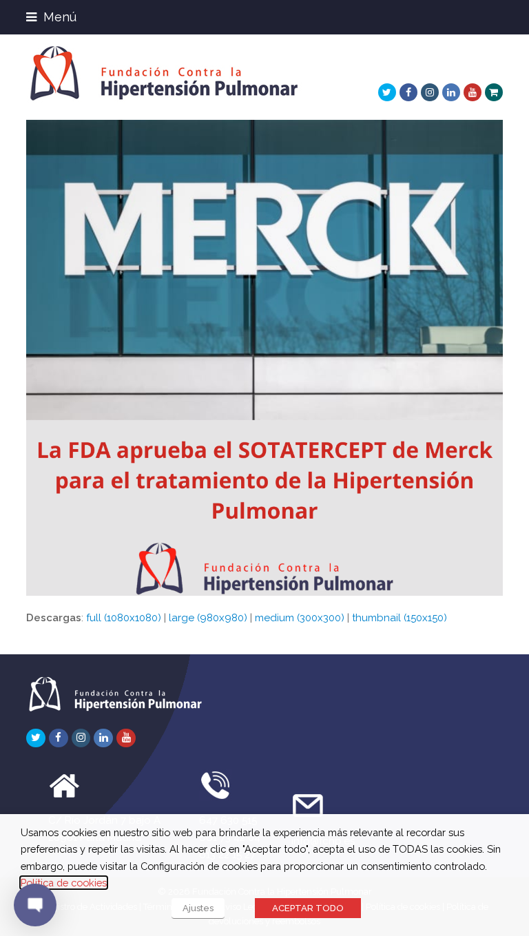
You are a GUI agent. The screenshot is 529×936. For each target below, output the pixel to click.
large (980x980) (208, 618)
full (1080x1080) (123, 618)
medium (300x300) (299, 618)
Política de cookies (64, 882)
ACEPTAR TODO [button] (308, 908)
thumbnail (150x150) (399, 618)
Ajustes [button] (198, 908)
